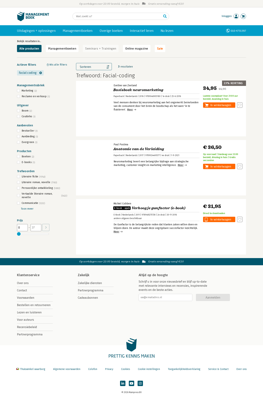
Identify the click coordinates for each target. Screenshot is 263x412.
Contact (22, 290)
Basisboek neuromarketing (138, 90)
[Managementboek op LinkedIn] (122, 383)
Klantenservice (28, 275)
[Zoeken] (164, 16)
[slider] (19, 234)
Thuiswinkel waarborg (32, 369)
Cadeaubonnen (88, 297)
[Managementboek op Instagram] (140, 383)
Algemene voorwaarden (66, 369)
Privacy (109, 369)
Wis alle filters (58, 64)
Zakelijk (83, 275)
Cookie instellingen (149, 369)
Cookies (125, 369)
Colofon (92, 369)
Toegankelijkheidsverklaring (184, 369)
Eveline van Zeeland (125, 85)
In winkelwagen (220, 105)
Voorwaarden (25, 297)
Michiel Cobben (122, 203)
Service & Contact (218, 369)
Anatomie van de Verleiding (138, 149)
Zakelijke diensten (90, 283)
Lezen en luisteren (29, 312)
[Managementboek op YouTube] (131, 383)
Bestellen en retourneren (34, 305)
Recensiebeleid (27, 327)
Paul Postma (121, 144)
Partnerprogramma (30, 334)
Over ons (23, 283)
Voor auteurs (25, 319)
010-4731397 (238, 30)
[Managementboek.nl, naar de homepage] (33, 20)
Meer (130, 109)
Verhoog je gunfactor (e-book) (150, 208)
